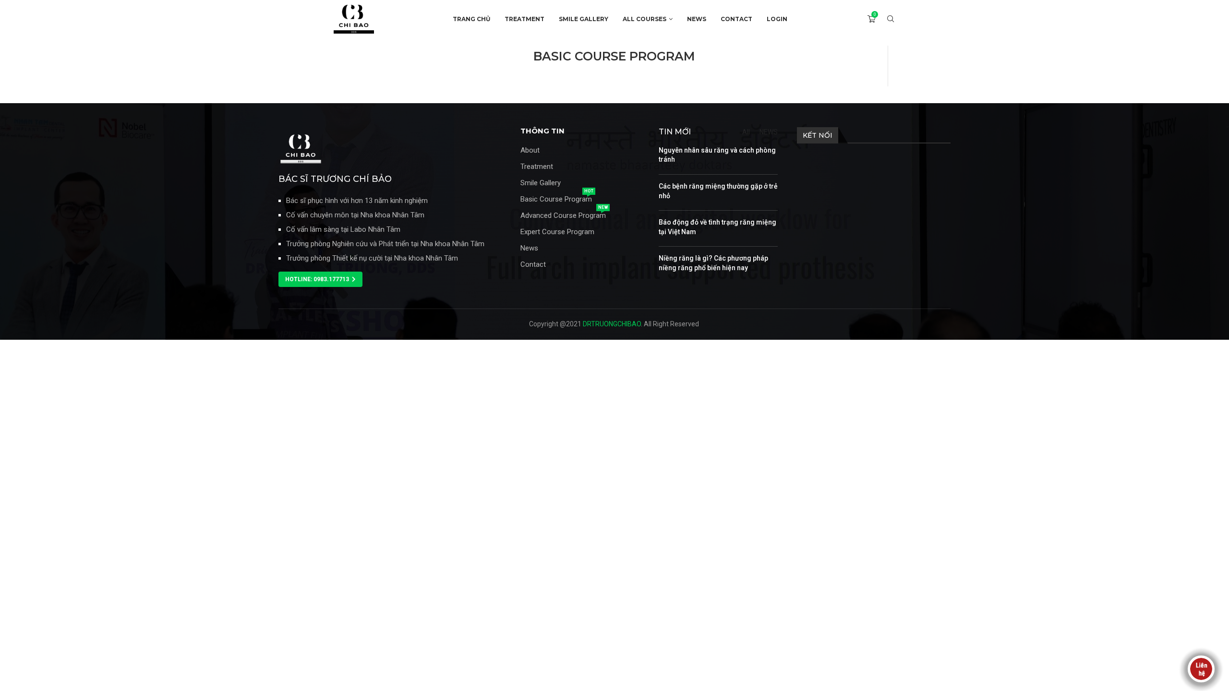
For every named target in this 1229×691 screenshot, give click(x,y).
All (746, 132)
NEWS (696, 19)
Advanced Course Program (563, 215)
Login (777, 19)
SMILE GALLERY (583, 19)
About (530, 150)
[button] (320, 279)
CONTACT (736, 19)
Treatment (536, 166)
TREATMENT (524, 19)
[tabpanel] (614, 71)
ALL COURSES (644, 19)
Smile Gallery (540, 183)
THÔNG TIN (542, 130)
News (529, 248)
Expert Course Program (557, 232)
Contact (533, 264)
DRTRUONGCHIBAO (612, 324)
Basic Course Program (556, 199)
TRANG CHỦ (471, 19)
